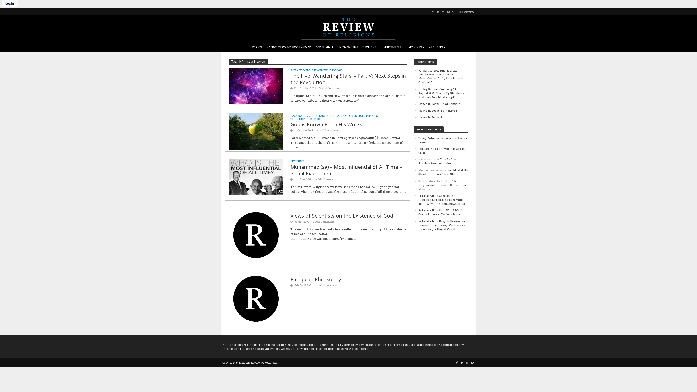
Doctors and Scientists (347, 116)
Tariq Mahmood (429, 138)
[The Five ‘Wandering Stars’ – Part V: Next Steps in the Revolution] (256, 85)
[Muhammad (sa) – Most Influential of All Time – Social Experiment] (256, 176)
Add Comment (331, 88)
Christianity (319, 116)
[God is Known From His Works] (256, 131)
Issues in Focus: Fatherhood (437, 110)
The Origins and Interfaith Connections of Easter (443, 185)
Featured (297, 161)
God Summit (324, 47)
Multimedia (392, 47)
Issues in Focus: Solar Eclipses (439, 104)
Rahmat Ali (426, 195)
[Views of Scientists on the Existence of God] (256, 234)
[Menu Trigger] (3, 3)
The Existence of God (306, 119)
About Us (436, 47)
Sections (369, 47)
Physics (372, 116)
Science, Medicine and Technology (316, 70)
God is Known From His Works (326, 124)
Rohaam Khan (428, 148)
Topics (257, 47)
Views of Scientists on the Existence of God (341, 215)
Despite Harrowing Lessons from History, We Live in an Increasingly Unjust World (443, 225)
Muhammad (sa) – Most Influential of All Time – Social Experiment (346, 170)
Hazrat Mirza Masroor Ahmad (288, 47)
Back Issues (299, 116)
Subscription (466, 11)
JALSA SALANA (348, 47)
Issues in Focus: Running (435, 117)
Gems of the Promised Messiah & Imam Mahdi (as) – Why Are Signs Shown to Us (441, 199)
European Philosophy (315, 279)
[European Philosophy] (256, 298)
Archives (415, 47)
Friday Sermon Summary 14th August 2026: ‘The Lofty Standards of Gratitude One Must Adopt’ (443, 93)
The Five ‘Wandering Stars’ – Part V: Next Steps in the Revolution (348, 78)
